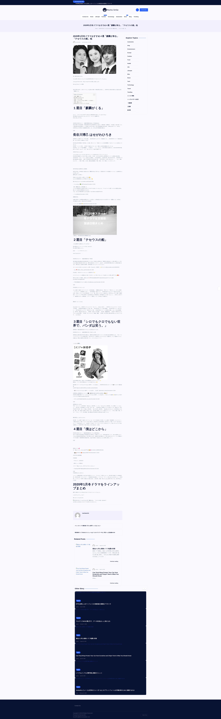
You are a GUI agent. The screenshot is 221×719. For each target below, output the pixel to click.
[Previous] (143, 589)
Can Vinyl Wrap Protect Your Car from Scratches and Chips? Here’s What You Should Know (103, 655)
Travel (129, 88)
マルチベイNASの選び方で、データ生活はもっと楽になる (93, 621)
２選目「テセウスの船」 (78, 99)
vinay (77, 693)
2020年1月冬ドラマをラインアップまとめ (81, 103)
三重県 (129, 106)
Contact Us (85, 16)
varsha (96, 545)
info (82, 42)
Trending (136, 16)
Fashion (104, 16)
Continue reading (114, 561)
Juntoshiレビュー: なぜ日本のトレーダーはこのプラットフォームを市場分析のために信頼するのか (105, 690)
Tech (128, 81)
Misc (128, 74)
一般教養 (129, 103)
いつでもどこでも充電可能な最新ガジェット (89, 673)
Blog (130, 16)
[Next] (145, 589)
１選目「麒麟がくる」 (78, 96)
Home (91, 16)
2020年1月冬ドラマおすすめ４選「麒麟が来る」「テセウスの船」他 (112, 28)
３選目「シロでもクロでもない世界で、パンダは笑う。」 (84, 100)
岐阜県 (129, 110)
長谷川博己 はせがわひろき (79, 97)
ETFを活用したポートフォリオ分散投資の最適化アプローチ (93, 604)
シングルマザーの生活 (132, 99)
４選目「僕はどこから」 (78, 101)
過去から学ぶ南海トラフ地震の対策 (86, 638)
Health (129, 63)
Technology (111, 16)
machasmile (78, 42)
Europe (129, 52)
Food (128, 59)
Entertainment (131, 49)
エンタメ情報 (130, 95)
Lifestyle (97, 16)
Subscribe (143, 9)
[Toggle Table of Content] (93, 95)
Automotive (119, 16)
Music (129, 77)
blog (128, 45)
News (126, 16)
